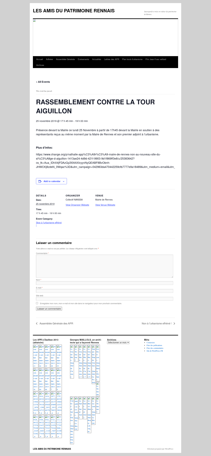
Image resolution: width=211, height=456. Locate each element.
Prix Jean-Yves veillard (156, 59)
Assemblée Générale (65, 59)
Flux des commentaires (155, 348)
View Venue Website (105, 204)
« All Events (43, 81)
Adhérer (49, 59)
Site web (39, 295)
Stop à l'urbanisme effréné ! (49, 224)
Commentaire (42, 253)
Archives (40, 65)
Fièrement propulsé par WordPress (160, 449)
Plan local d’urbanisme (132, 59)
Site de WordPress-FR (155, 351)
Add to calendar (52, 181)
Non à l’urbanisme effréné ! (157, 323)
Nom (38, 279)
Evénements (83, 59)
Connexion (151, 342)
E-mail (39, 287)
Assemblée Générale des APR (56, 323)
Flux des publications (154, 345)
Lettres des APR (111, 59)
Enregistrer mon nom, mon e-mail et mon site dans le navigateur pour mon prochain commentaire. (81, 303)
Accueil (39, 59)
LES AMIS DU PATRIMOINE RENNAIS (74, 10)
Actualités (96, 59)
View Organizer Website (77, 204)
